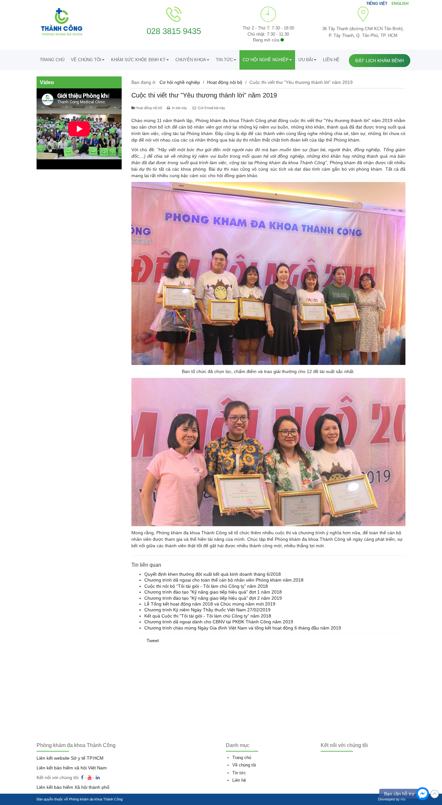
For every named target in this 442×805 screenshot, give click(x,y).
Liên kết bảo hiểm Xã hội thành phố (73, 787)
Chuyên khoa (190, 59)
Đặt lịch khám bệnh (379, 60)
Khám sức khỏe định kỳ (138, 59)
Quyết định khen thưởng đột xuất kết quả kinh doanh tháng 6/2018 (212, 574)
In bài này (179, 108)
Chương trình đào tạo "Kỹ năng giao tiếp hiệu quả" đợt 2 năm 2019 (213, 598)
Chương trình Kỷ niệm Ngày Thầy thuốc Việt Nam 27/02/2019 (207, 609)
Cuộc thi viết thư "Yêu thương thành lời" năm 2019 (204, 95)
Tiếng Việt (377, 3)
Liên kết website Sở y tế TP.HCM (70, 758)
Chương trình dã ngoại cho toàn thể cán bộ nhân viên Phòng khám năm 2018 (224, 580)
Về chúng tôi (86, 59)
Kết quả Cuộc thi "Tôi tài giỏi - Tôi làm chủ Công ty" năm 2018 (207, 615)
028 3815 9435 (174, 31)
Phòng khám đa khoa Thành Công (96, 799)
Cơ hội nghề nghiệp (266, 59)
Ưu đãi (305, 59)
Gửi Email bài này (211, 108)
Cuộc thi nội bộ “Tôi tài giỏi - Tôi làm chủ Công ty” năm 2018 (206, 586)
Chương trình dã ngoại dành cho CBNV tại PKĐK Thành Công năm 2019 (218, 621)
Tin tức (224, 59)
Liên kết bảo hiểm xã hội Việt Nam (72, 767)
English (400, 3)
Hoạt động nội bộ (224, 82)
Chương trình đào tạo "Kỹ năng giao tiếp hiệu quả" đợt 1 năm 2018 (213, 592)
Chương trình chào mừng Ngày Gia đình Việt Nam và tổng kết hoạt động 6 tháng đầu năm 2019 (242, 627)
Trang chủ (52, 59)
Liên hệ (331, 59)
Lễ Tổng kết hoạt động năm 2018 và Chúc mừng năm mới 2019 (209, 604)
